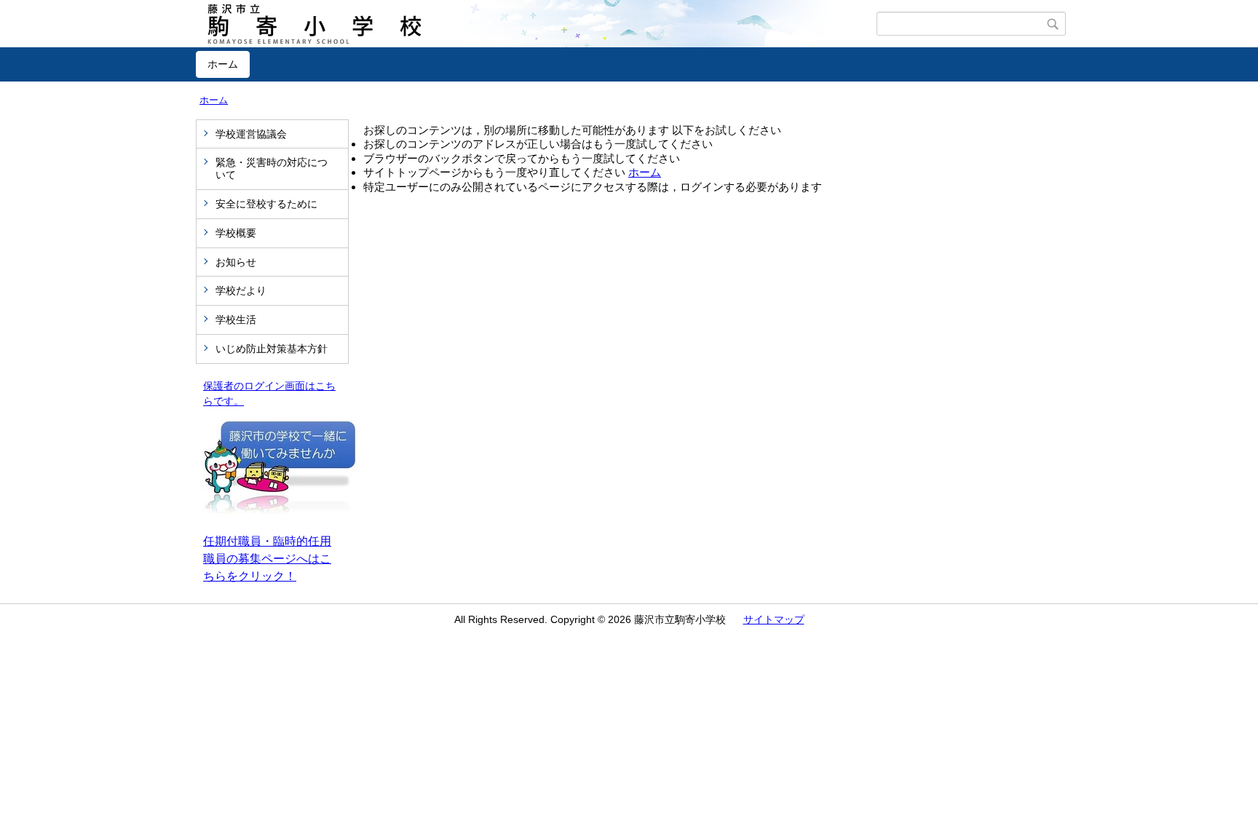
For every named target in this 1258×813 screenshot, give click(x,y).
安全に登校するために (266, 204)
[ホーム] (536, 24)
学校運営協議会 (251, 134)
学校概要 (235, 233)
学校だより (240, 290)
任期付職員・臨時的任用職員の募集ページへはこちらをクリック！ (267, 558)
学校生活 (235, 319)
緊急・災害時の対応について (271, 168)
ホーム (222, 64)
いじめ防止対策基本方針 (271, 348)
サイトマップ (773, 619)
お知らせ (235, 262)
